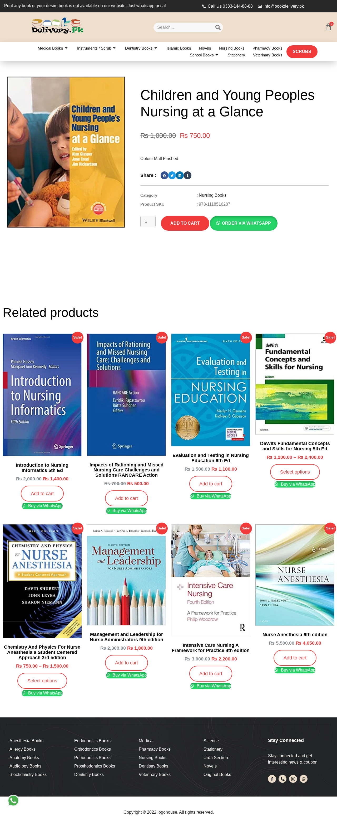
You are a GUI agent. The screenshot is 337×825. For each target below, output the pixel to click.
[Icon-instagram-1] (293, 779)
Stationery (236, 55)
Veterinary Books (268, 55)
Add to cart (185, 223)
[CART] (328, 27)
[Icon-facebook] (272, 779)
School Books (202, 55)
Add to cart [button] (42, 493)
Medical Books (50, 48)
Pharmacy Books (267, 48)
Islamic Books (179, 48)
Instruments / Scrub (94, 48)
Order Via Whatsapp (246, 223)
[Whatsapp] (304, 779)
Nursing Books (232, 48)
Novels (205, 48)
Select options (295, 472)
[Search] (218, 27)
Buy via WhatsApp (45, 506)
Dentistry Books (139, 48)
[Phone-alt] (282, 779)
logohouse (166, 812)
